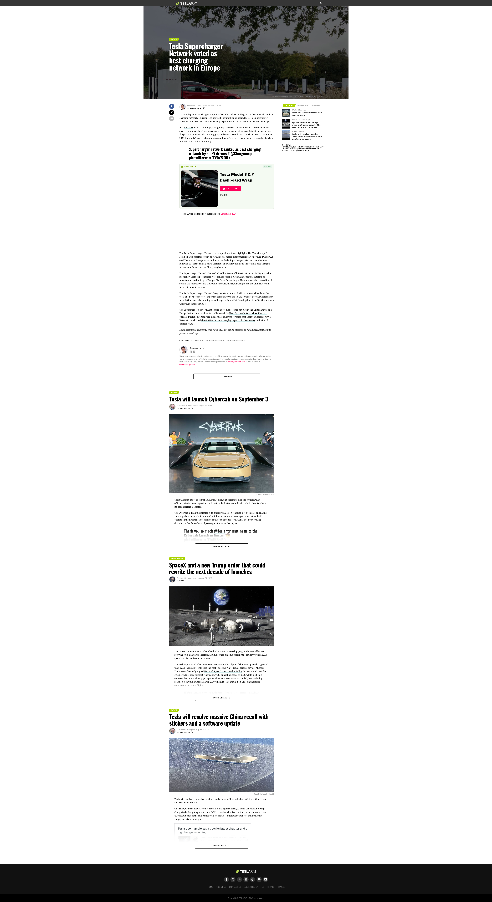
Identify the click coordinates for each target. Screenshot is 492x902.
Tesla (198, 340)
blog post (188, 127)
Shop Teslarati (192, 167)
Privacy (281, 887)
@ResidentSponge (187, 364)
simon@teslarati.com (236, 362)
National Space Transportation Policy (223, 671)
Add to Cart (232, 188)
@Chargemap (241, 153)
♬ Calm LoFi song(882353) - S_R (295, 150)
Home (210, 887)
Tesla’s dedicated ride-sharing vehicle (210, 512)
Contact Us (235, 887)
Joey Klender (184, 408)
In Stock (267, 167)
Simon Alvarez (196, 108)
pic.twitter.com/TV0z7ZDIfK (209, 158)
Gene (181, 580)
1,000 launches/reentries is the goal (198, 667)
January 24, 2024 (228, 214)
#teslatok (299, 148)
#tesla (292, 148)
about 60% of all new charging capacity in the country (228, 320)
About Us (221, 887)
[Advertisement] (226, 233)
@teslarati (286, 145)
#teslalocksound (311, 148)
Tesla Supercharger (212, 340)
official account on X (204, 256)
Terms (270, 887)
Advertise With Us (254, 887)
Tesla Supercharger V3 (234, 340)
